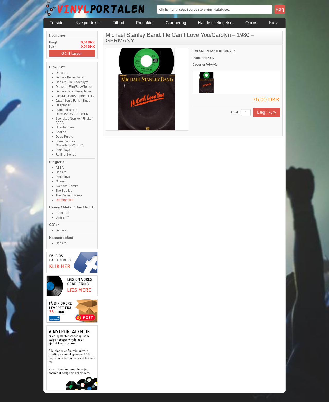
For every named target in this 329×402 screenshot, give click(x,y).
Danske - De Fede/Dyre (72, 82)
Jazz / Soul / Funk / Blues (73, 100)
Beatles (61, 132)
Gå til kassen (72, 53)
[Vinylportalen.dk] (95, 9)
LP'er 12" (57, 67)
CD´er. (54, 225)
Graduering (176, 23)
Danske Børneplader (70, 77)
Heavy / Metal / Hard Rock (71, 207)
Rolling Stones (66, 154)
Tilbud (118, 23)
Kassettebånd (61, 237)
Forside (56, 23)
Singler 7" (57, 162)
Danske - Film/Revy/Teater (74, 87)
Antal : (235, 112)
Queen (60, 181)
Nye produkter (88, 23)
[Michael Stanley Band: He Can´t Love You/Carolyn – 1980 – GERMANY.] (206, 82)
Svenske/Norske (67, 186)
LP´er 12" (62, 213)
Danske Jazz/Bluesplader (73, 91)
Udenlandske (65, 127)
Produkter (145, 23)
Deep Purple (64, 136)
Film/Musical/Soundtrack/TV (75, 96)
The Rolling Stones (69, 195)
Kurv (273, 23)
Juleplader (63, 105)
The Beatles (64, 191)
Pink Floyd (63, 150)
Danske (61, 73)
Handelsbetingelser (216, 23)
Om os (251, 23)
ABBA (60, 167)
